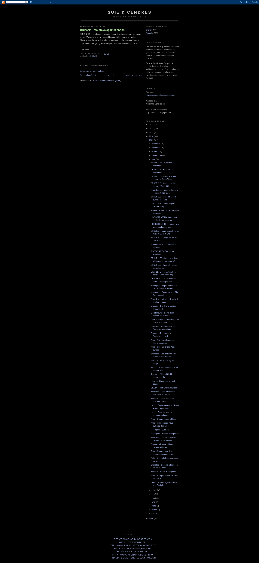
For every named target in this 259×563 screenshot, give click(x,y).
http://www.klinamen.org (132, 552)
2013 (151, 125)
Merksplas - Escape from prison (165, 434)
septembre (156, 155)
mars (154, 506)
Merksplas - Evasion (160, 430)
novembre (156, 147)
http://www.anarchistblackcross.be (132, 545)
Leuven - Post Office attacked (164, 388)
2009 (151, 140)
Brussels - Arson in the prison (163, 471)
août (154, 159)
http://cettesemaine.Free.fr (132, 548)
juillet (154, 490)
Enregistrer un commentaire (92, 71)
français (149, 33)
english (94, 56)
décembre (156, 144)
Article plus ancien (133, 75)
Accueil (110, 75)
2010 (151, 136)
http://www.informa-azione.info (132, 555)
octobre (155, 151)
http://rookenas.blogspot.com (132, 539)
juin (153, 494)
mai (153, 498)
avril (154, 502)
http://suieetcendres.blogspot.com (161, 95)
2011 (151, 132)
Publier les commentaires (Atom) (106, 80)
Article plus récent (88, 75)
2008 (151, 518)
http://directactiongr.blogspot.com (132, 558)
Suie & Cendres (130, 12)
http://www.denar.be (132, 542)
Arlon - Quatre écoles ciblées (163, 419)
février (155, 510)
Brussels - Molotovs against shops (102, 29)
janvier (155, 513)
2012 (151, 128)
